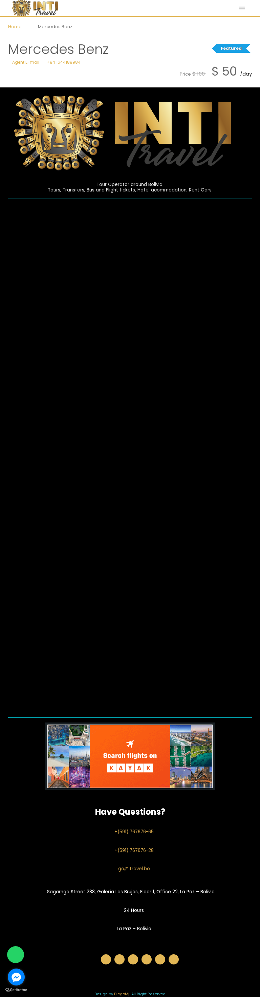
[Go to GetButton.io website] (16, 990)
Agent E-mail (25, 62)
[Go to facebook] (16, 977)
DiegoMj (121, 994)
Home (15, 26)
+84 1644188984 (63, 62)
